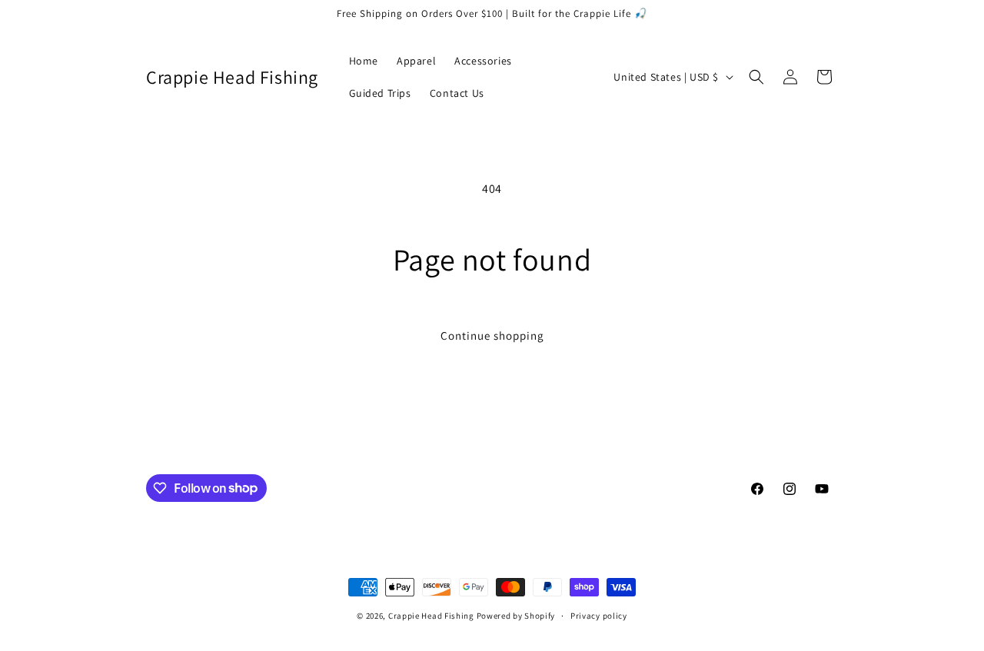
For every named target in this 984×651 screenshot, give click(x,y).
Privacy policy (598, 614)
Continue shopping (492, 335)
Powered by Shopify (516, 615)
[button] (756, 77)
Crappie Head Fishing (431, 615)
